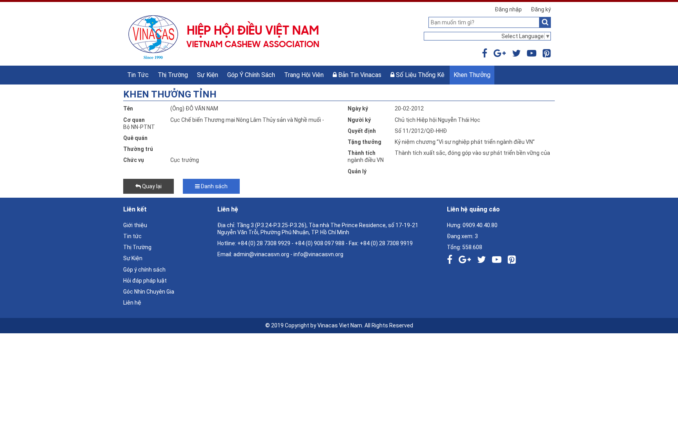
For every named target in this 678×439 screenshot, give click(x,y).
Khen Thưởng (472, 75)
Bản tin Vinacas (359, 75)
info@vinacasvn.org (318, 254)
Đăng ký (541, 9)
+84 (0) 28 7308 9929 (263, 243)
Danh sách (214, 186)
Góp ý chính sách (251, 75)
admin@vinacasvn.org (261, 254)
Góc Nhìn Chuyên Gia (148, 291)
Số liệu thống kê (419, 75)
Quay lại (151, 186)
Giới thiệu (135, 225)
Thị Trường (173, 75)
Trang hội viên (304, 75)
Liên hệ (132, 302)
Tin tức (138, 75)
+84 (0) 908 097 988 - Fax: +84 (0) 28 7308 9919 (354, 243)
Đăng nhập (508, 9)
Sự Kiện (207, 75)
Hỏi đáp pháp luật (145, 280)
